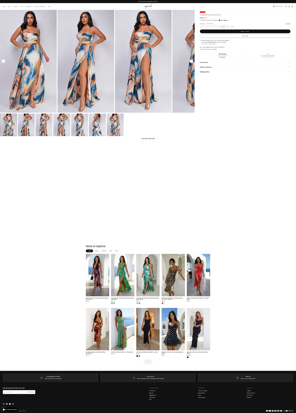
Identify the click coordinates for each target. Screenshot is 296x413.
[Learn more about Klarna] (226, 20)
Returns (151, 393)
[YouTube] (10, 404)
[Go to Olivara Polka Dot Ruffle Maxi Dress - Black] (198, 329)
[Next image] (108, 275)
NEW (4, 6)
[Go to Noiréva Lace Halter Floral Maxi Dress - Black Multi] (97, 275)
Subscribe (30, 392)
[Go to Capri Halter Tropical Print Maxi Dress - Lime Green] (122, 275)
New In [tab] (97, 250)
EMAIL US (248, 376)
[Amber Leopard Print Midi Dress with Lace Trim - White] (164, 303)
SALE (49, 6)
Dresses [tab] (104, 250)
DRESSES (15, 6)
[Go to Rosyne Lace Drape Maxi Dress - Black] (148, 329)
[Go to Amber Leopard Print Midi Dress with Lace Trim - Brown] (173, 275)
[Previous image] (87, 275)
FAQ (150, 399)
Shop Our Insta (251, 393)
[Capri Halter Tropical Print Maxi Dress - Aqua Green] (114, 303)
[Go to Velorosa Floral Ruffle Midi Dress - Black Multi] (97, 329)
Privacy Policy (201, 397)
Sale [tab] (111, 250)
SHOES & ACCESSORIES (39, 6)
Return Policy (201, 393)
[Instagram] (4, 404)
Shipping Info (152, 395)
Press (199, 395)
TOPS (22, 6)
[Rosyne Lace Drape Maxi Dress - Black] (137, 356)
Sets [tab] (116, 250)
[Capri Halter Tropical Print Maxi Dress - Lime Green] (112, 303)
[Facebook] (7, 404)
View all (148, 361)
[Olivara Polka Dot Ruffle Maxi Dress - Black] (188, 357)
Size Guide (152, 397)
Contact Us (152, 391)
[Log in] (289, 6)
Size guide (287, 23)
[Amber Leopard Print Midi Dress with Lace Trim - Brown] (162, 303)
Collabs (249, 391)
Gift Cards (249, 395)
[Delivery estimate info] (229, 40)
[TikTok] (13, 404)
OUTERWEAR (28, 6)
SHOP (9, 6)
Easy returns (150, 376)
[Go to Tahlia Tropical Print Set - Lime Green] (122, 329)
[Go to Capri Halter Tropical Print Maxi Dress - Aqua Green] (148, 275)
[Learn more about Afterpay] (221, 20)
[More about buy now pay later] (228, 20)
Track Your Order (202, 391)
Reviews (249, 397)
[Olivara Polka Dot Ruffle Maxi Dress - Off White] (190, 357)
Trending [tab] (89, 250)
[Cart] (292, 6)
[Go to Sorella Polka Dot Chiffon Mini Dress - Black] (173, 329)
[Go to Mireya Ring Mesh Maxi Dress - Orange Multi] (198, 275)
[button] (286, 6)
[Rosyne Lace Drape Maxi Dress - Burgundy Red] (139, 356)
